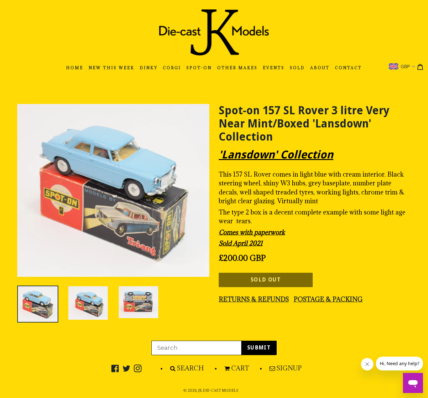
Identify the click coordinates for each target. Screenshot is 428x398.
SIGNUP (289, 368)
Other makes (237, 67)
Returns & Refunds (254, 299)
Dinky (149, 67)
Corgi (172, 67)
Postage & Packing (328, 299)
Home (74, 67)
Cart (240, 368)
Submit (259, 347)
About (320, 67)
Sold (297, 67)
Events (273, 67)
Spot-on (199, 67)
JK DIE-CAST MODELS (218, 390)
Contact (348, 67)
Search (190, 368)
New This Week (111, 67)
